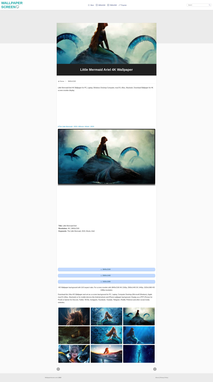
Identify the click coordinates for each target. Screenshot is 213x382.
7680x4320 (112, 5)
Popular (122, 5)
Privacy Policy (164, 377)
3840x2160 (100, 5)
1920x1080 (105, 282)
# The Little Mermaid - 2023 (67, 127)
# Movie (81, 127)
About (157, 377)
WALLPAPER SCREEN (12, 5)
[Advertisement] (106, 108)
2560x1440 (105, 276)
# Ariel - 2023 (89, 127)
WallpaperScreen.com (51, 377)
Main (91, 5)
